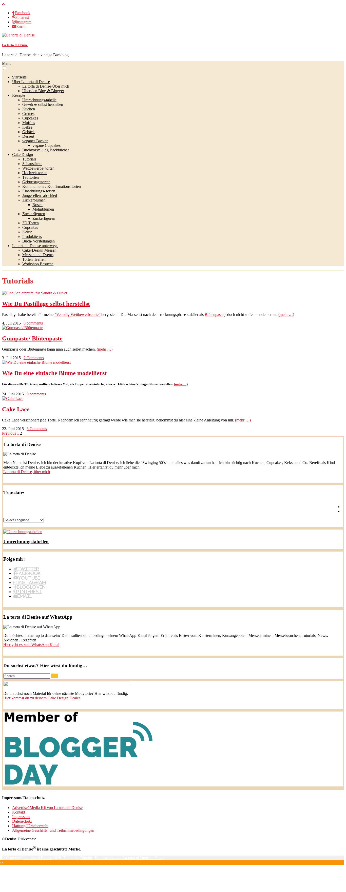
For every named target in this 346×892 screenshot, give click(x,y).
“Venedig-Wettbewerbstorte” (77, 314)
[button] (4, 68)
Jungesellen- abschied (39, 195)
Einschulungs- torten (38, 191)
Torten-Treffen (34, 259)
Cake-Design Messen (39, 250)
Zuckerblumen (34, 200)
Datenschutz (22, 821)
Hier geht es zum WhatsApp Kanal (31, 644)
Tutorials (29, 159)
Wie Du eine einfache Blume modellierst (54, 373)
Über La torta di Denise (31, 81)
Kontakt (18, 812)
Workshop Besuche (37, 264)
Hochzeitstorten (34, 173)
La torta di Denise (15, 45)
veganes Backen (35, 141)
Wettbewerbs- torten (38, 168)
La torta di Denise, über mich (26, 472)
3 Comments (37, 429)
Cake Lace (16, 409)
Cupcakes (30, 118)
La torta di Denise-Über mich (45, 86)
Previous (9, 433)
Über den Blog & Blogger (43, 91)
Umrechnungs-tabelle (39, 100)
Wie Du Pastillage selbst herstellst (46, 303)
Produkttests (32, 236)
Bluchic (86, 858)
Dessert (28, 136)
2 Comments (34, 358)
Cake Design (22, 154)
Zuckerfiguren (33, 214)
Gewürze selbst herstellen (42, 104)
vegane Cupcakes (46, 145)
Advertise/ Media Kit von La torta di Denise (47, 807)
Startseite (19, 77)
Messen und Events (37, 255)
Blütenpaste (214, 314)
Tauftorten (30, 177)
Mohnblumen (43, 209)
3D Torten (30, 223)
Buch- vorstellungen (38, 241)
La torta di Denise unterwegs (35, 246)
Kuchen (28, 109)
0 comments (33, 323)
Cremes (28, 113)
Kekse (27, 127)
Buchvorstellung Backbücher (45, 150)
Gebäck (28, 132)
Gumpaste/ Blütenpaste (32, 338)
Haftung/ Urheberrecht (30, 826)
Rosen (37, 204)
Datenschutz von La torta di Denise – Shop (129, 858)
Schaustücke (32, 163)
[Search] (54, 676)
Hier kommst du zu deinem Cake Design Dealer (41, 698)
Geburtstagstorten (36, 182)
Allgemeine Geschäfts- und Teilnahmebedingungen (53, 830)
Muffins (28, 122)
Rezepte (18, 95)
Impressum (21, 817)
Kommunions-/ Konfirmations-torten (51, 186)
